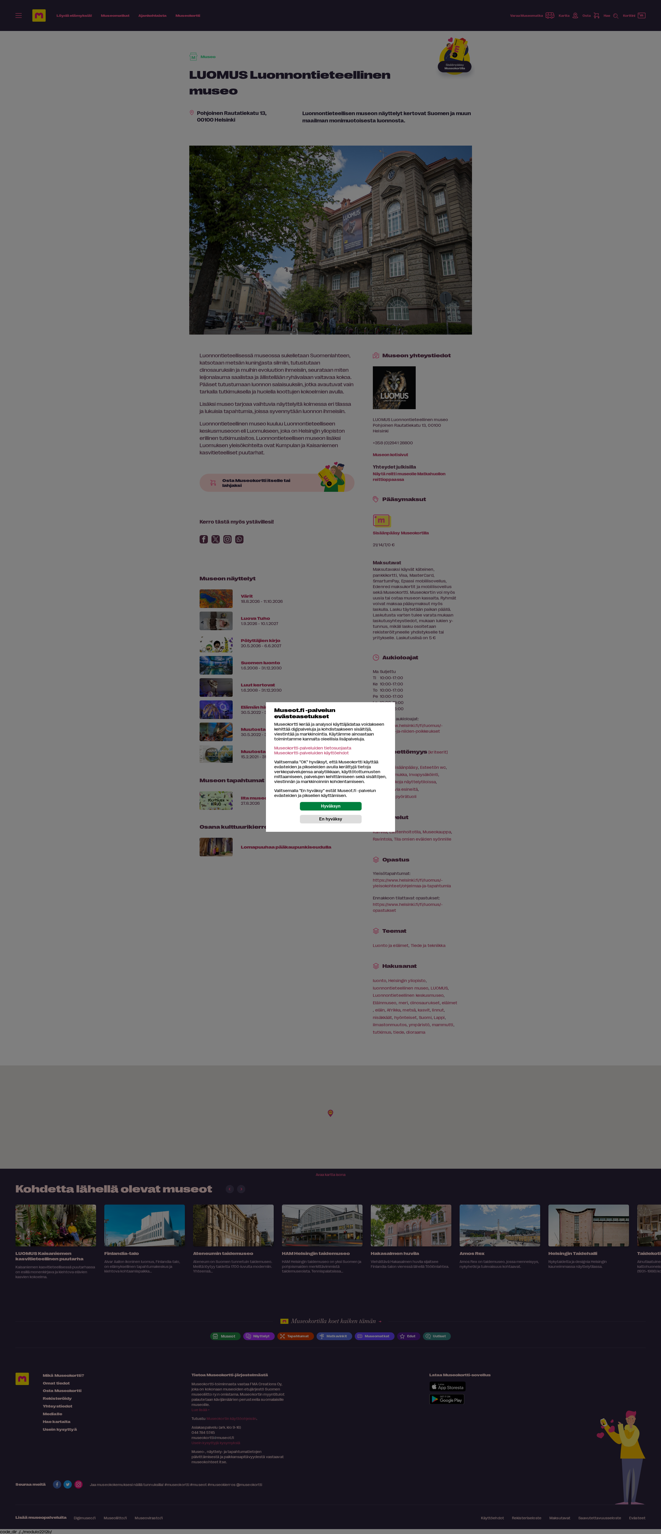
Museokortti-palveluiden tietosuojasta (312, 747)
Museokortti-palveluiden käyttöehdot (311, 752)
